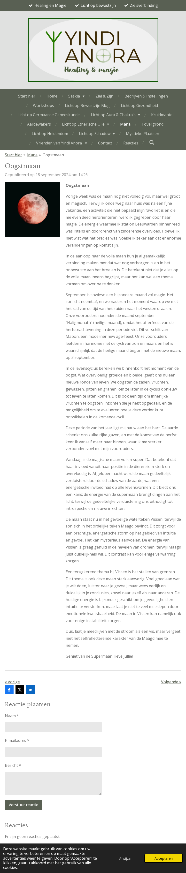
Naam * (12, 715)
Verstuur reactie (23, 804)
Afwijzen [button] (125, 858)
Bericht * (13, 765)
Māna (32, 155)
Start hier (13, 155)
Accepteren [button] (164, 858)
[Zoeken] (152, 142)
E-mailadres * (17, 740)
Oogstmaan (53, 155)
